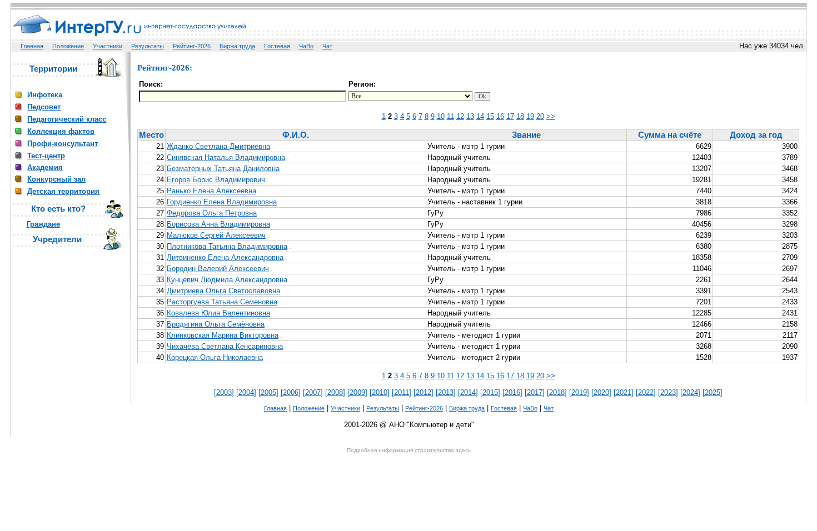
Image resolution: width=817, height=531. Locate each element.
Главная (32, 46)
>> (550, 116)
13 (470, 116)
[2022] (646, 392)
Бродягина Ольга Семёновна (216, 324)
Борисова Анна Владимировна (218, 224)
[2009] (357, 392)
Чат (327, 46)
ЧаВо (306, 46)
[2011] (401, 392)
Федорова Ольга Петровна (212, 213)
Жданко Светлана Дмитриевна (218, 146)
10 (441, 116)
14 (480, 116)
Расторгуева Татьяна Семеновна (222, 302)
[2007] (313, 392)
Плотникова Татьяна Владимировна (227, 246)
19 (530, 116)
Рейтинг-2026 (192, 46)
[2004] (246, 392)
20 (540, 116)
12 (460, 116)
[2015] (490, 392)
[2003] (224, 392)
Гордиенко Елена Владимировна (222, 202)
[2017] (535, 392)
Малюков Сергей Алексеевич (216, 235)
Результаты (147, 46)
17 (510, 116)
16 (500, 116)
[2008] (335, 392)
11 (450, 116)
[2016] (512, 392)
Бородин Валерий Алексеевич (218, 268)
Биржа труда (237, 46)
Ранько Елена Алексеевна (211, 191)
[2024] (690, 392)
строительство (434, 450)
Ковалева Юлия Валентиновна (218, 313)
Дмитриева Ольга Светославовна (223, 291)
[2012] (424, 392)
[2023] (668, 392)
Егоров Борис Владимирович (216, 180)
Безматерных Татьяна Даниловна (223, 168)
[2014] (468, 392)
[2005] (268, 392)
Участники (107, 46)
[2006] (291, 392)
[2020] (601, 392)
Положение (68, 46)
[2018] (557, 392)
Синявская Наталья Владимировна (226, 157)
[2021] (624, 392)
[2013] (446, 392)
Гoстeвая (277, 46)
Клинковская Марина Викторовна (222, 335)
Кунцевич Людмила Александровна (227, 279)
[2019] (579, 392)
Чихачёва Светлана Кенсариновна (225, 346)
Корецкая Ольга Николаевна (215, 357)
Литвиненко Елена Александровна (225, 257)
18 (520, 116)
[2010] (380, 392)
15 (490, 116)
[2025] (713, 392)
